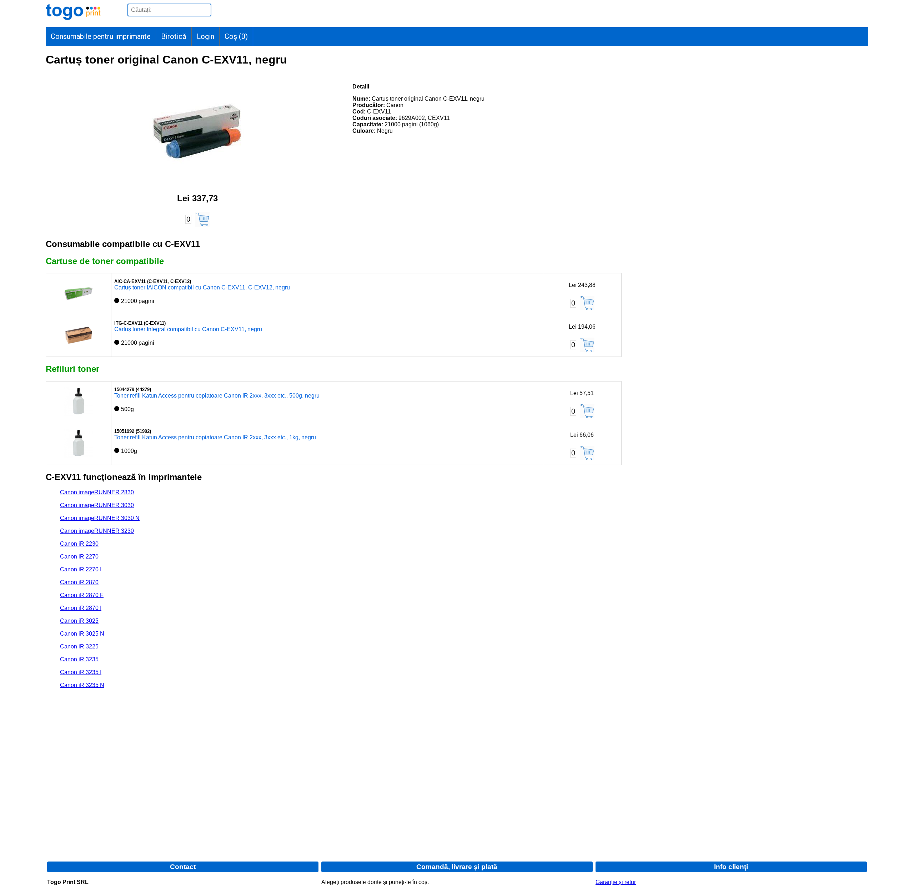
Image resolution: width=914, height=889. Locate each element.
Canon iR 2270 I (80, 569)
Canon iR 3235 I (80, 672)
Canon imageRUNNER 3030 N (100, 518)
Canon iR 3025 (79, 621)
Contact (183, 866)
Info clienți (731, 866)
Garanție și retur (616, 882)
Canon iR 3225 (79, 646)
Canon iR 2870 (79, 582)
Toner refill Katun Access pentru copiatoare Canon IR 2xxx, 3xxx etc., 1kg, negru (215, 437)
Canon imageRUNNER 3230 (97, 531)
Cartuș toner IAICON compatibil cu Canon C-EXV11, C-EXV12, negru (202, 287)
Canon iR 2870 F (82, 595)
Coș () (236, 36)
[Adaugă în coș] (202, 219)
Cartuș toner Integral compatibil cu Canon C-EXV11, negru (188, 329)
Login (205, 36)
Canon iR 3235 (79, 659)
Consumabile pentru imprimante (101, 36)
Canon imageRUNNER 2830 (97, 492)
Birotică (173, 36)
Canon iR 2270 (79, 557)
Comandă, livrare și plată (456, 866)
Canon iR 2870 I (80, 608)
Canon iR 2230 (79, 544)
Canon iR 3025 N (82, 634)
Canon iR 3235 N (82, 685)
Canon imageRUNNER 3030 (97, 505)
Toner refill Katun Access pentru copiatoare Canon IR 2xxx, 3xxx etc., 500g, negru (217, 396)
